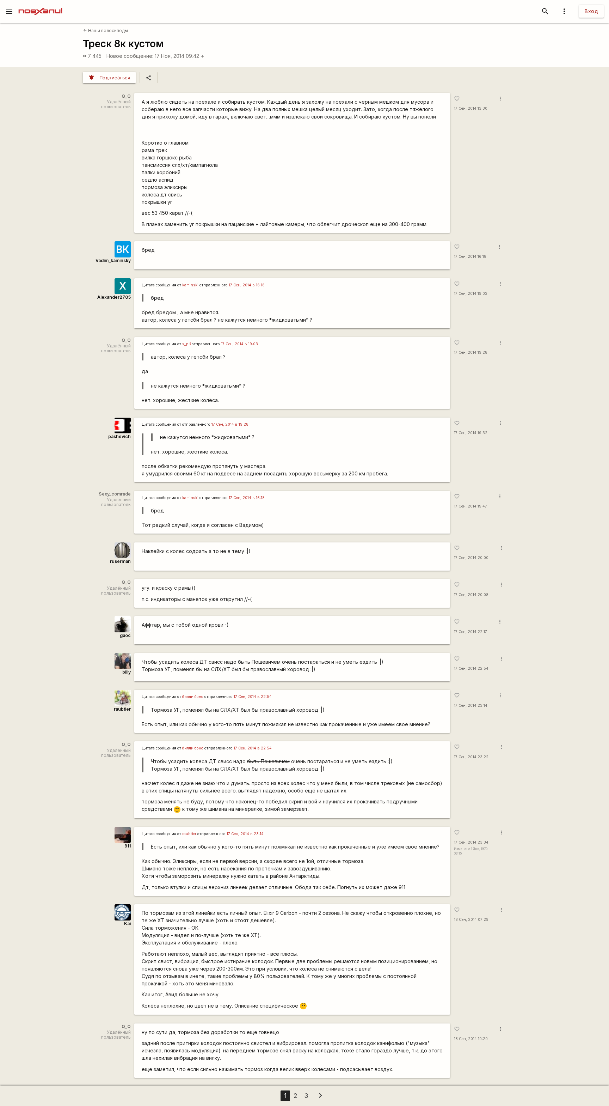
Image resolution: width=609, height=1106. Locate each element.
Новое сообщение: (129, 56)
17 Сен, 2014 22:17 (470, 632)
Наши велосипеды (105, 30)
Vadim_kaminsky (113, 260)
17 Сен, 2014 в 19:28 (229, 424)
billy (126, 672)
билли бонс (192, 696)
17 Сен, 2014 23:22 (471, 757)
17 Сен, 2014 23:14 (470, 705)
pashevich (119, 436)
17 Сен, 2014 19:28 (470, 352)
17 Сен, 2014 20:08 (471, 594)
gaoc (125, 635)
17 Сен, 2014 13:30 (470, 108)
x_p (186, 344)
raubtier (122, 709)
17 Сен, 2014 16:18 (470, 256)
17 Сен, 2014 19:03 (470, 293)
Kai (127, 923)
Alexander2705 (114, 297)
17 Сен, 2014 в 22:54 (253, 696)
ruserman (120, 561)
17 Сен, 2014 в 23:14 (245, 834)
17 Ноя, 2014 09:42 (179, 56)
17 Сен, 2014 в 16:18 (247, 285)
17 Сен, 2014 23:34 (471, 842)
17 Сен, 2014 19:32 (470, 433)
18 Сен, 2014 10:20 (471, 1039)
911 (127, 846)
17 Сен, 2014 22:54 (471, 668)
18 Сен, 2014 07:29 (471, 919)
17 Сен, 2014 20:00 (471, 557)
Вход (591, 11)
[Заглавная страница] (40, 5)
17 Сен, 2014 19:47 (470, 506)
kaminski (190, 285)
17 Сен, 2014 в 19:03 (239, 344)
